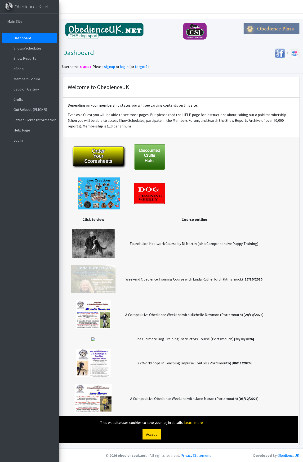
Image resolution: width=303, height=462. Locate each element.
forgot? (141, 66)
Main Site (14, 21)
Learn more (193, 422)
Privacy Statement (196, 455)
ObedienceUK (288, 455)
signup (109, 66)
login (124, 66)
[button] (66, 6)
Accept (151, 434)
